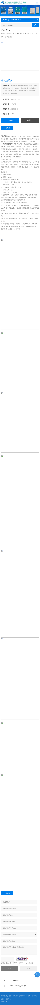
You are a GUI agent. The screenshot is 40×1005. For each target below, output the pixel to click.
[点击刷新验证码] (21, 959)
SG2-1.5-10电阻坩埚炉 (18, 986)
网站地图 (4, 1001)
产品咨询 (10, 120)
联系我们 (29, 120)
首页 (12, 34)
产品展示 (19, 34)
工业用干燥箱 (14, 980)
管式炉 (27, 34)
